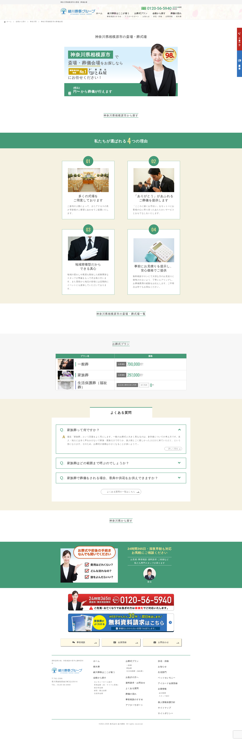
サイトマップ (164, 708)
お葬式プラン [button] (140, 13)
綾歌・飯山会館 (100, 690)
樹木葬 (96, 667)
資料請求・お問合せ (135, 683)
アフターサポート (132, 16)
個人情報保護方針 (166, 702)
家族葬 (129, 668)
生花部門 (162, 672)
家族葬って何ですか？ (83, 430)
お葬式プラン (132, 661)
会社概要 (162, 693)
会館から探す (21, 21)
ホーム (99, 13)
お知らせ (146, 16)
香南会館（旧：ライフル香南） (106, 685)
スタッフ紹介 (164, 696)
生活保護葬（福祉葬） (135, 671)
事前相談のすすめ (114, 16)
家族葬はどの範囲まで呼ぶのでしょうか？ (98, 463)
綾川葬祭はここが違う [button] (118, 13)
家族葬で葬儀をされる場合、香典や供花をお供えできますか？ (112, 478)
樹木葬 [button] (179, 16)
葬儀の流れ (176, 13)
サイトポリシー (165, 713)
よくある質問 (132, 688)
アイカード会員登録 (168, 683)
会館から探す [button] (159, 13)
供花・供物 (157, 16)
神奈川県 (33, 21)
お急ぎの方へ (132, 677)
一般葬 (129, 665)
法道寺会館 (98, 693)
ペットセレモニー (166, 678)
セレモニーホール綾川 (103, 682)
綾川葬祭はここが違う (104, 672)
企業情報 (169, 16)
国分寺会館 (98, 688)
